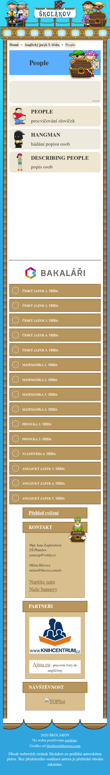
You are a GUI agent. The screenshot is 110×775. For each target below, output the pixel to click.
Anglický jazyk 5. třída (42, 44)
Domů (14, 44)
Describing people (60, 158)
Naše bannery (43, 588)
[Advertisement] (55, 90)
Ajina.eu (41, 664)
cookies (71, 740)
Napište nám (42, 581)
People (42, 111)
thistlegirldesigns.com (63, 745)
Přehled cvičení (44, 512)
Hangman (45, 135)
